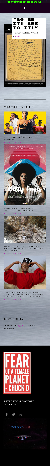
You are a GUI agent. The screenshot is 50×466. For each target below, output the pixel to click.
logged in (21, 325)
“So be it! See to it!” (25, 24)
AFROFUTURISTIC (22, 33)
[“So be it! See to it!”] (25, 59)
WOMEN (34, 33)
